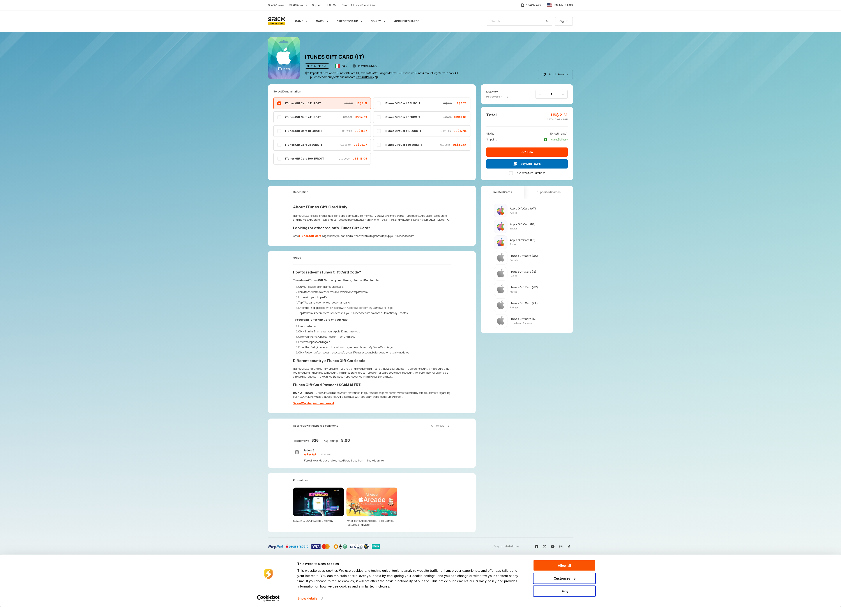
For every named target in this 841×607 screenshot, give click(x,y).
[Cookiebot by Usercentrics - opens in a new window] (268, 598)
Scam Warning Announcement (313, 403)
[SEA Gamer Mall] (276, 21)
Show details (307, 598)
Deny (564, 591)
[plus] (563, 94)
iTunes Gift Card (310, 236)
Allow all (564, 565)
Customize (562, 578)
